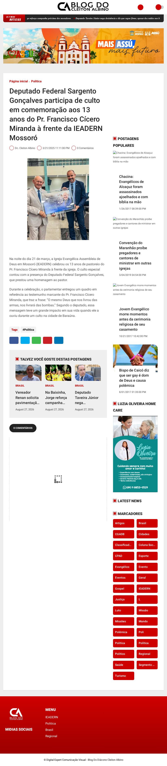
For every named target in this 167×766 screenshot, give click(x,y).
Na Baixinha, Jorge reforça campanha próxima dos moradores (56, 397)
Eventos (120, 577)
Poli (141, 632)
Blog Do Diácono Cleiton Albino (105, 759)
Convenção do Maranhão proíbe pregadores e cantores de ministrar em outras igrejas (135, 256)
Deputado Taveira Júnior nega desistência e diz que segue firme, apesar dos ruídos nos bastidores (110, 18)
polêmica (121, 632)
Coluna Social (147, 545)
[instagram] (10, 7)
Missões (120, 621)
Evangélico (122, 566)
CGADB (119, 534)
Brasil (19, 385)
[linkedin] (58, 340)
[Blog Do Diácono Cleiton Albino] (83, 12)
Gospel (119, 588)
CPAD (118, 555)
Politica (36, 81)
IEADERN (144, 588)
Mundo (143, 621)
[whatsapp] (36, 340)
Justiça (120, 599)
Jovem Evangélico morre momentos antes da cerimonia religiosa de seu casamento (135, 319)
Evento (143, 566)
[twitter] (25, 340)
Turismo (120, 675)
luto (118, 610)
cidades (144, 534)
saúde (119, 664)
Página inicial (18, 81)
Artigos (119, 523)
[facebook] (4, 7)
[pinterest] (47, 340)
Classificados (123, 545)
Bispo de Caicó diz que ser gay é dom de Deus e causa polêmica (134, 378)
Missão (143, 610)
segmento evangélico (148, 664)
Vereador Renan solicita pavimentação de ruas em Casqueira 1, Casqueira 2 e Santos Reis (27, 397)
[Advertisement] (138, 104)
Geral (142, 577)
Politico (120, 653)
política (144, 643)
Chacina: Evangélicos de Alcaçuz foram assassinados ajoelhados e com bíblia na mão (133, 189)
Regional (144, 653)
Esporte (144, 555)
